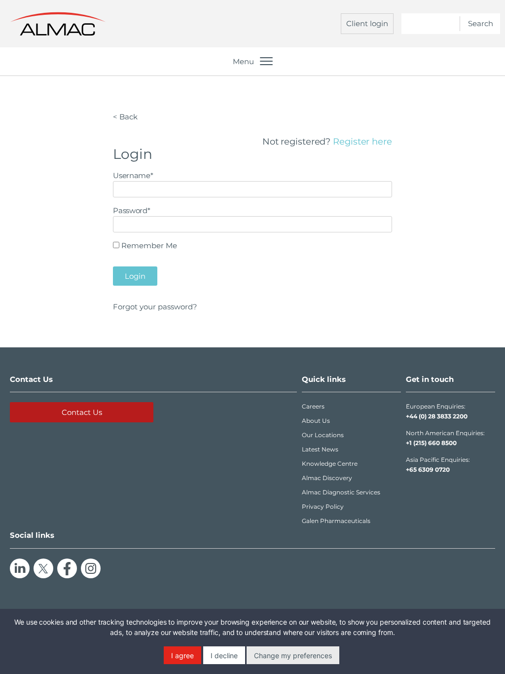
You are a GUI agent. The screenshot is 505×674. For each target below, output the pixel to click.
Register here (362, 141)
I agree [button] (182, 655)
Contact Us (82, 412)
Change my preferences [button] (293, 655)
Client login (367, 23)
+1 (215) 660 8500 (431, 443)
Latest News (320, 449)
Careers (313, 406)
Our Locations (323, 435)
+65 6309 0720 (428, 469)
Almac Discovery (327, 478)
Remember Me (149, 245)
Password (131, 210)
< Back (125, 116)
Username (133, 175)
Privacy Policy (323, 506)
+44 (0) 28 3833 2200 (437, 416)
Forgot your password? (155, 306)
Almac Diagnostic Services (341, 492)
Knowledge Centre (330, 463)
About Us (316, 420)
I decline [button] (224, 655)
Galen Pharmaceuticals (336, 520)
